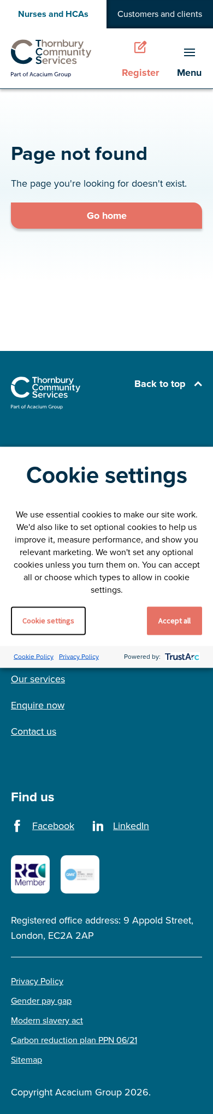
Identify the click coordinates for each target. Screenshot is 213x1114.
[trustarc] (181, 657)
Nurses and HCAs (53, 14)
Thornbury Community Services (51, 58)
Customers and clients (159, 14)
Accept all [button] (174, 620)
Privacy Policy (79, 657)
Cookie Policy (34, 657)
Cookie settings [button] (48, 620)
